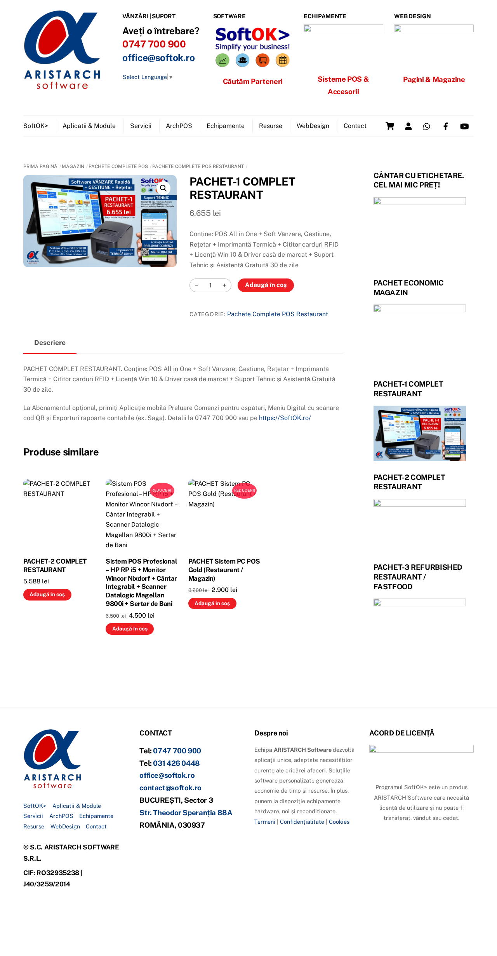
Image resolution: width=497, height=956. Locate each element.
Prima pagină (40, 166)
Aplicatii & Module (89, 126)
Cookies (339, 821)
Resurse (270, 126)
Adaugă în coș (266, 285)
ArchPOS (179, 126)
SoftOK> (35, 126)
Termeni (264, 821)
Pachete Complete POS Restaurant (198, 166)
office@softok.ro (158, 57)
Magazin (73, 166)
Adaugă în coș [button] (47, 594)
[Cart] (390, 126)
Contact (355, 126)
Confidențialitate (302, 821)
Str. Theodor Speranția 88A (185, 812)
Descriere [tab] (50, 342)
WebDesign (313, 126)
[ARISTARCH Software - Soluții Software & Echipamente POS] (62, 86)
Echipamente (226, 126)
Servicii (140, 126)
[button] (163, 188)
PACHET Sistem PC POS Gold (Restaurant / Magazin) (224, 569)
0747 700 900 (177, 750)
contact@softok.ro (170, 787)
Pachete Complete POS (118, 166)
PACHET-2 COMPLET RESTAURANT (55, 565)
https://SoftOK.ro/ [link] (285, 418)
